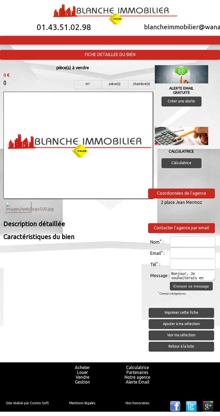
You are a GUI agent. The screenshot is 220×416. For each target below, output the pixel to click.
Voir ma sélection (181, 335)
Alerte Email (137, 382)
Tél (153, 264)
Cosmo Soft (39, 403)
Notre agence (137, 377)
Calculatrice (181, 163)
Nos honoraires (137, 403)
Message (158, 275)
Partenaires (137, 372)
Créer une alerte (181, 101)
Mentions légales (82, 403)
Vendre (82, 377)
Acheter (82, 367)
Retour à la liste (181, 346)
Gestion (82, 382)
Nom (155, 242)
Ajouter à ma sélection (181, 324)
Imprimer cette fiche (181, 312)
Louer (82, 372)
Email (155, 253)
